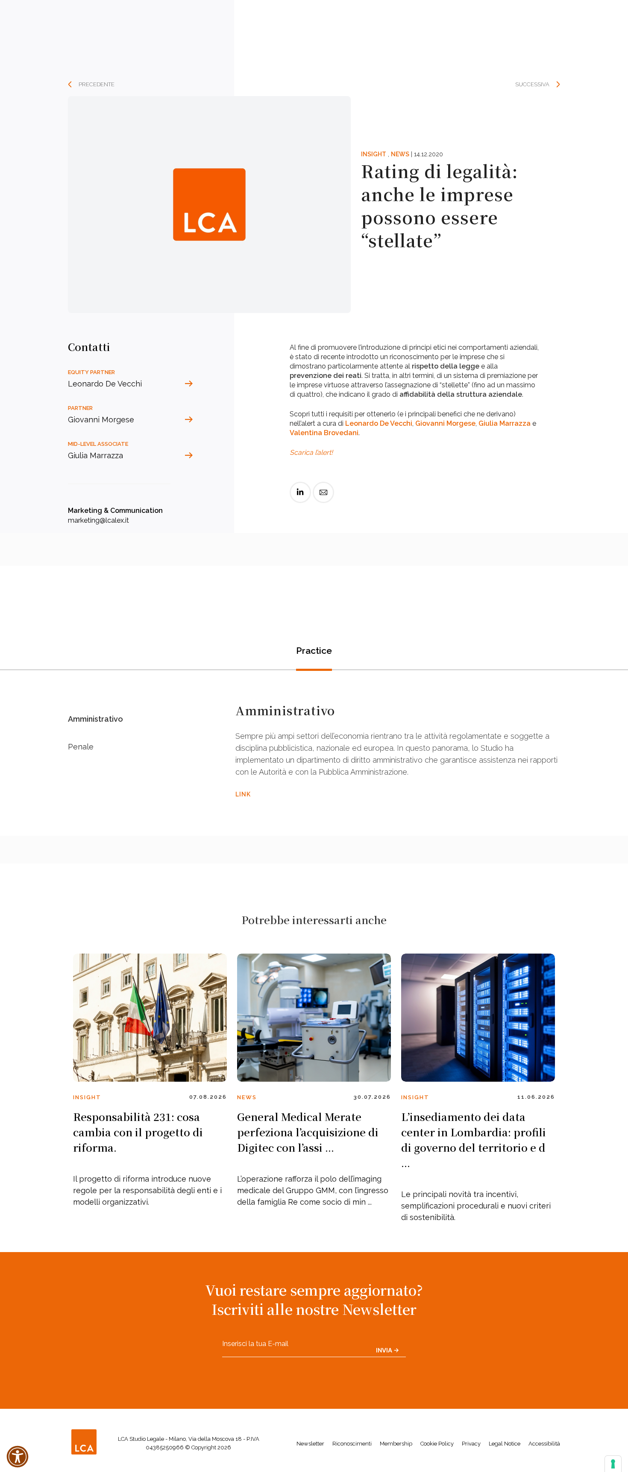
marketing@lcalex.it (98, 520)
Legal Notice (504, 1443)
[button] (17, 1457)
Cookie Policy (437, 1443)
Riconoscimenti (352, 1443)
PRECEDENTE (96, 84)
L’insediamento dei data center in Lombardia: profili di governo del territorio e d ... (473, 1139)
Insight (373, 154)
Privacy (471, 1443)
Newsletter (310, 1443)
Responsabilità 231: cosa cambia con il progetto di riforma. (138, 1132)
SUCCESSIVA (532, 84)
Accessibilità (544, 1443)
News (400, 154)
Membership (396, 1443)
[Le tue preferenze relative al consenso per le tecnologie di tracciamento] (613, 1464)
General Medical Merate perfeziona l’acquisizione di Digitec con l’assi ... (308, 1132)
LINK (243, 794)
